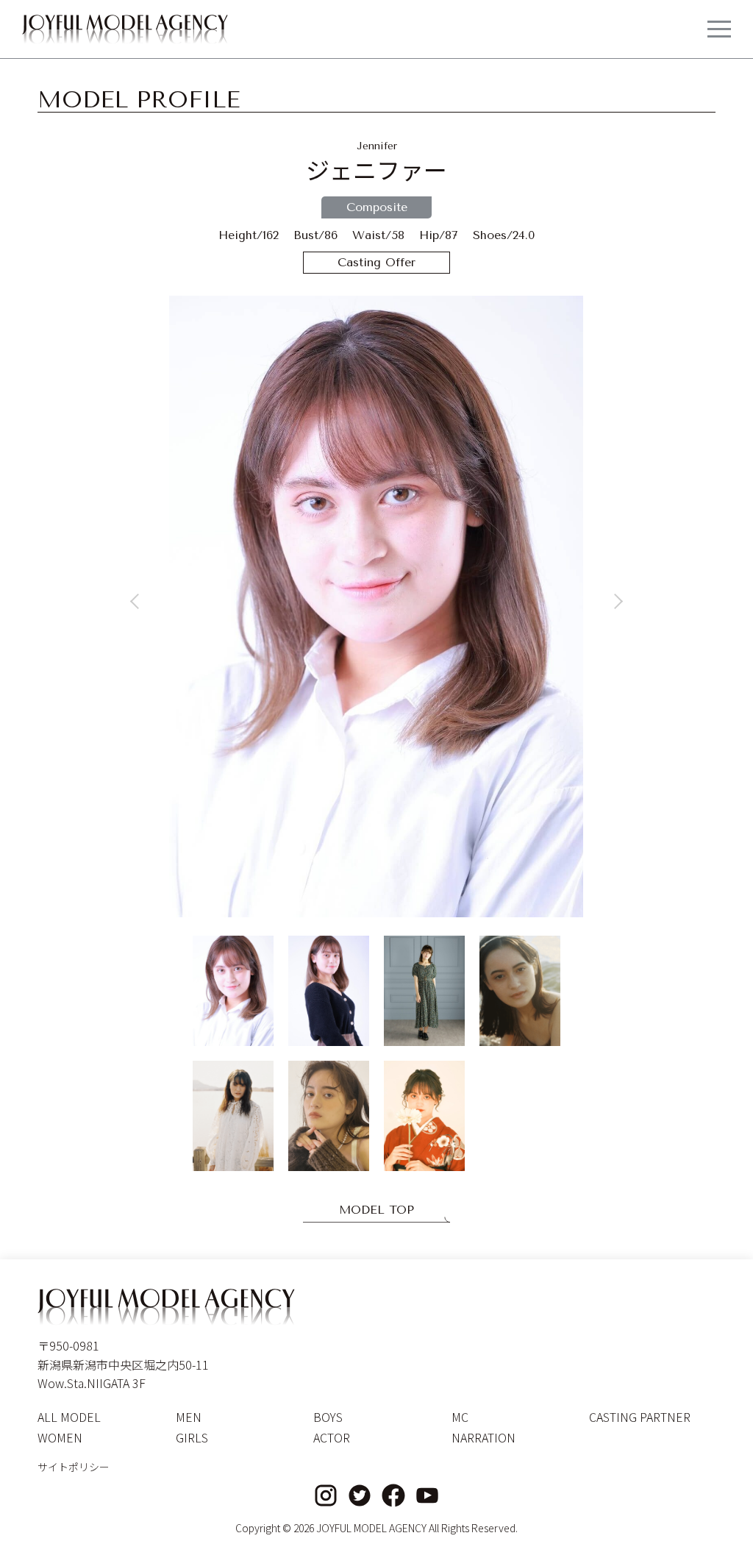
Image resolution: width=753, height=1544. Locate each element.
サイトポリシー (74, 1466)
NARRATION (483, 1437)
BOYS (328, 1417)
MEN (188, 1417)
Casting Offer (376, 262)
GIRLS (192, 1437)
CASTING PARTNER (639, 1417)
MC (460, 1417)
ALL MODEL (69, 1417)
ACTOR (331, 1437)
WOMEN (60, 1437)
